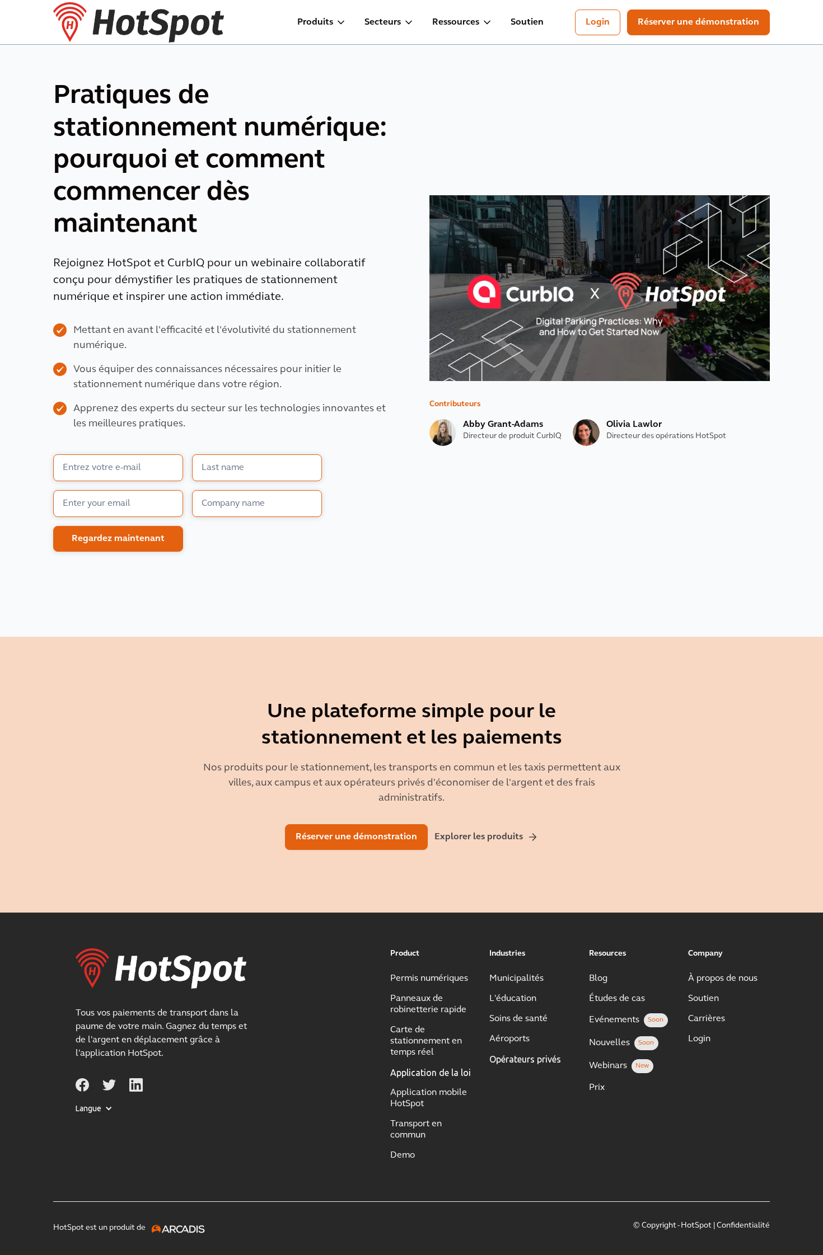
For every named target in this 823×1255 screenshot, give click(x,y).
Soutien (527, 22)
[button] (322, 22)
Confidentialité (743, 1225)
